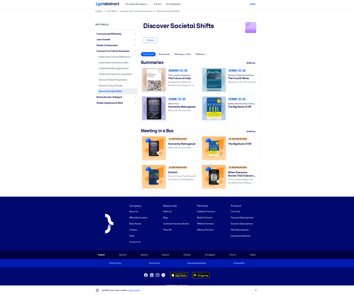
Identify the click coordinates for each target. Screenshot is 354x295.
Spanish (144, 255)
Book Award (135, 223)
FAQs (131, 236)
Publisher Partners (206, 211)
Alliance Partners (205, 229)
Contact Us (134, 242)
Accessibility (239, 263)
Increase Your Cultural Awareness (136, 11)
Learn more (133, 290)
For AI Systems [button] (173, 4)
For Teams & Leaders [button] (136, 4)
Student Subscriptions (242, 223)
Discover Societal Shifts (168, 11)
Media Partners (204, 217)
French (233, 255)
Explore (99, 11)
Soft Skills (111, 11)
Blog (165, 217)
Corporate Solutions (240, 236)
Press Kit (167, 229)
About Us (133, 211)
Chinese (187, 255)
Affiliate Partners (205, 223)
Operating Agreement (196, 263)
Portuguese (210, 255)
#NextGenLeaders (138, 217)
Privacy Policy (115, 263)
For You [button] (157, 4)
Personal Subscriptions (242, 217)
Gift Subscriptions (239, 229)
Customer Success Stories (176, 223)
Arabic (253, 255)
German (122, 255)
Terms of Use (154, 263)
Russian (165, 255)
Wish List (167, 211)
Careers (133, 229)
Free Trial (235, 211)
